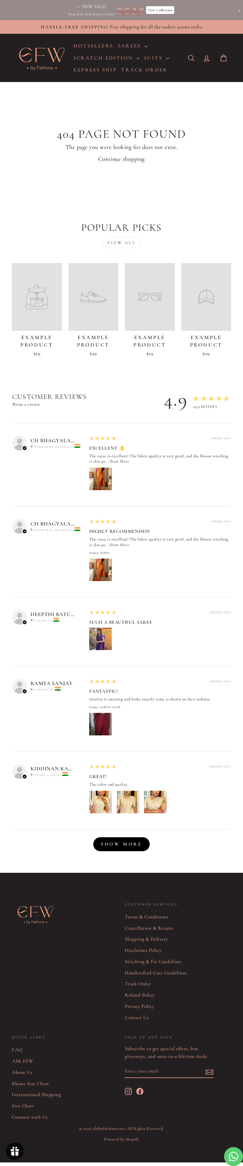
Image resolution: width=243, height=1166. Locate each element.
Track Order (138, 984)
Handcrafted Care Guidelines (156, 973)
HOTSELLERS (93, 46)
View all (121, 242)
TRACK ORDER (144, 70)
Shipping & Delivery (146, 939)
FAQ (17, 1050)
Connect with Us (30, 1117)
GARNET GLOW (110, 707)
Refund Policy (140, 995)
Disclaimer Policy (143, 950)
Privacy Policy (139, 1006)
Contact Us (137, 1017)
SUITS (154, 58)
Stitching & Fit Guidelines (153, 961)
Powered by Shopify (121, 1139)
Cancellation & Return (149, 928)
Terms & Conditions (146, 917)
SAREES (130, 46)
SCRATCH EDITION (104, 58)
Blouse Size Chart (30, 1083)
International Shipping (36, 1094)
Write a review (26, 404)
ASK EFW (22, 1061)
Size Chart (23, 1106)
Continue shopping (121, 159)
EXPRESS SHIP (95, 70)
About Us (22, 1072)
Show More (119, 461)
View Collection (160, 10)
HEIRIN (105, 553)
